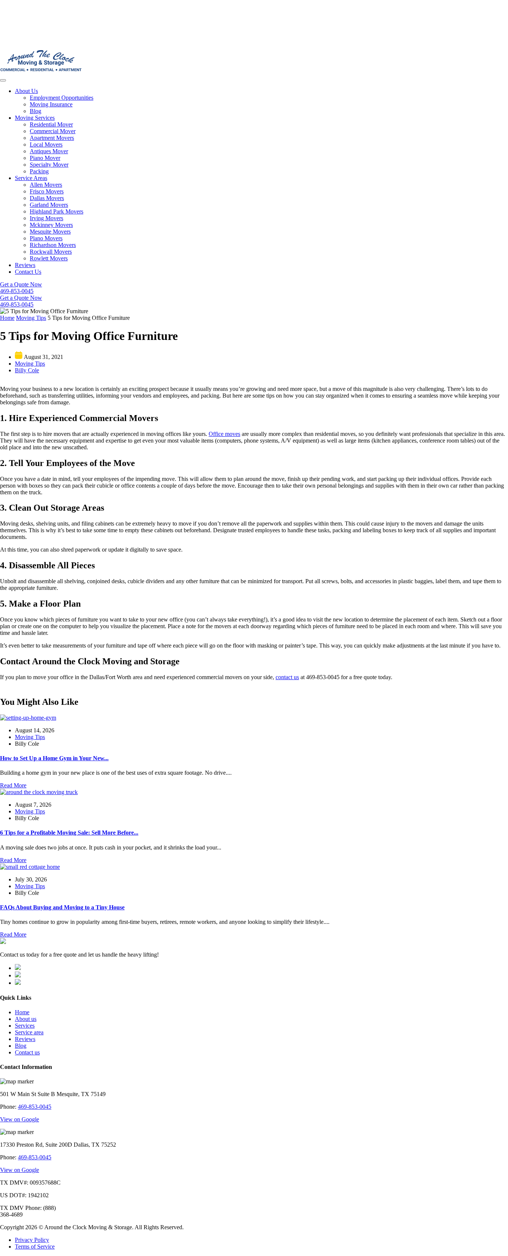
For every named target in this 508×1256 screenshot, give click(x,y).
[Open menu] (3, 80)
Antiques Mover (49, 151)
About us (25, 1019)
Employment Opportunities (61, 97)
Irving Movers (46, 218)
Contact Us (28, 272)
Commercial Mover (52, 131)
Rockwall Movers (51, 251)
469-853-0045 (34, 1107)
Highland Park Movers (56, 211)
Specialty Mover (49, 164)
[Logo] (41, 71)
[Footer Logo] (3, 942)
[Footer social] (18, 968)
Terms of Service (35, 1246)
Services (25, 1025)
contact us (287, 677)
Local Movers (46, 144)
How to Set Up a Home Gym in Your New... (54, 758)
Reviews (25, 265)
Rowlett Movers (49, 258)
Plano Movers (46, 238)
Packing (39, 171)
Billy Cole (27, 370)
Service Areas (31, 178)
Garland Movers (49, 205)
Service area (29, 1032)
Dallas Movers (47, 198)
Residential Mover (51, 124)
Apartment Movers (52, 138)
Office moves (224, 434)
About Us (26, 91)
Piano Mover (45, 158)
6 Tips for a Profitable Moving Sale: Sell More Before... (69, 832)
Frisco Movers (47, 191)
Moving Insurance (51, 104)
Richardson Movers (53, 245)
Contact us (27, 1052)
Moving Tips (31, 318)
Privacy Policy (32, 1240)
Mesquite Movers (50, 231)
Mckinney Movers (51, 225)
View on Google (19, 1119)
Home (7, 318)
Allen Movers (46, 185)
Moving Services (35, 118)
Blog (35, 111)
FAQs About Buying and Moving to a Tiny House (62, 907)
